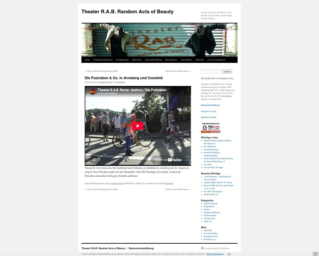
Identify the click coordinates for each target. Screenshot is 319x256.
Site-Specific (171, 59)
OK (229, 254)
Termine (207, 209)
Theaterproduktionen (103, 59)
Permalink (168, 183)
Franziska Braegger (211, 149)
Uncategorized (116, 183)
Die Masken (186, 59)
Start (87, 59)
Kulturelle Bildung (153, 59)
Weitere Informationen (215, 254)
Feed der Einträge (210, 233)
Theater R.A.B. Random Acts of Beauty (127, 11)
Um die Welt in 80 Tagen (213, 167)
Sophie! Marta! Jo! (211, 194)
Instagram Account (208, 111)
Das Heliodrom (210, 146)
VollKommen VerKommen (178, 71)
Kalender (200, 59)
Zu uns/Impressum (216, 59)
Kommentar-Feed (210, 236)
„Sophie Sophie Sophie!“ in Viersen (218, 182)
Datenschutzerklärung (141, 248)
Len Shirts (208, 164)
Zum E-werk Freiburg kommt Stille (101, 71)
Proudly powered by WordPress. (217, 248)
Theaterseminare (210, 215)
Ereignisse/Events (211, 203)
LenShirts (120, 82)
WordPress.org (209, 239)
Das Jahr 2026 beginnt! (213, 191)
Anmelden (208, 230)
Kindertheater (122, 59)
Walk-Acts (137, 59)
